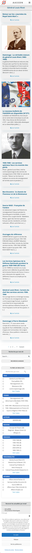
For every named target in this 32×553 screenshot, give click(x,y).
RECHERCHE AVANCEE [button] (17, 361)
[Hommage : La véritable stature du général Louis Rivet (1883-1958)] (16, 38)
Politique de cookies (9, 550)
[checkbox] (16, 379)
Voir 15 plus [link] (16, 391)
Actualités (8, 509)
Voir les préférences (16, 544)
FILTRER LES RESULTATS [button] (17, 368)
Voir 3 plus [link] (16, 413)
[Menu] (29, 2)
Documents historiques (12, 510)
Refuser (16, 539)
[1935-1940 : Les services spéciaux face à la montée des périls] (16, 146)
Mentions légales (19, 550)
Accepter (16, 535)
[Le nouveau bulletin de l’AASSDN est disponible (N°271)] (16, 94)
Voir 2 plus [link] (16, 453)
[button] (29, 516)
